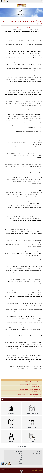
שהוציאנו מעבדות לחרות (36, 391)
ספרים (20, 453)
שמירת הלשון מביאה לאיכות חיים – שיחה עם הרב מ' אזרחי (30, 389)
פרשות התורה (15, 19)
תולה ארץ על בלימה (37, 396)
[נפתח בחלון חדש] (9, 463)
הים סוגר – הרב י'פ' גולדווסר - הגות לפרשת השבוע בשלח (30, 384)
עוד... (40, 379)
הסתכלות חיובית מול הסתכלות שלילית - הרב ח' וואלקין (22, 22)
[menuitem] (32, 408)
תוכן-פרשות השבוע (37, 388)
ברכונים (20, 459)
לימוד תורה (21, 19)
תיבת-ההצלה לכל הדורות (36, 386)
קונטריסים (20, 455)
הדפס (21, 377)
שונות (20, 463)
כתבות (30, 19)
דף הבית (40, 19)
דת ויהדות (26, 19)
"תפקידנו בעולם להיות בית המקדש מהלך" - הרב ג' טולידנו (30, 383)
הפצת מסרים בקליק (37, 453)
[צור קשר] (4, 1)
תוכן (33, 19)
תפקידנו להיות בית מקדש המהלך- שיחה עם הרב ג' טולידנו (30, 381)
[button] (7, 1)
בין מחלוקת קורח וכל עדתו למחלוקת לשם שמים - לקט (31, 393)
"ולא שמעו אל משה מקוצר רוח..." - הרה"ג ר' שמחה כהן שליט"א (29, 394)
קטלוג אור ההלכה (18, 451)
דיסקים (20, 461)
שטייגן (36, 19)
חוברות (20, 457)
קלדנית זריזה (38, 451)
